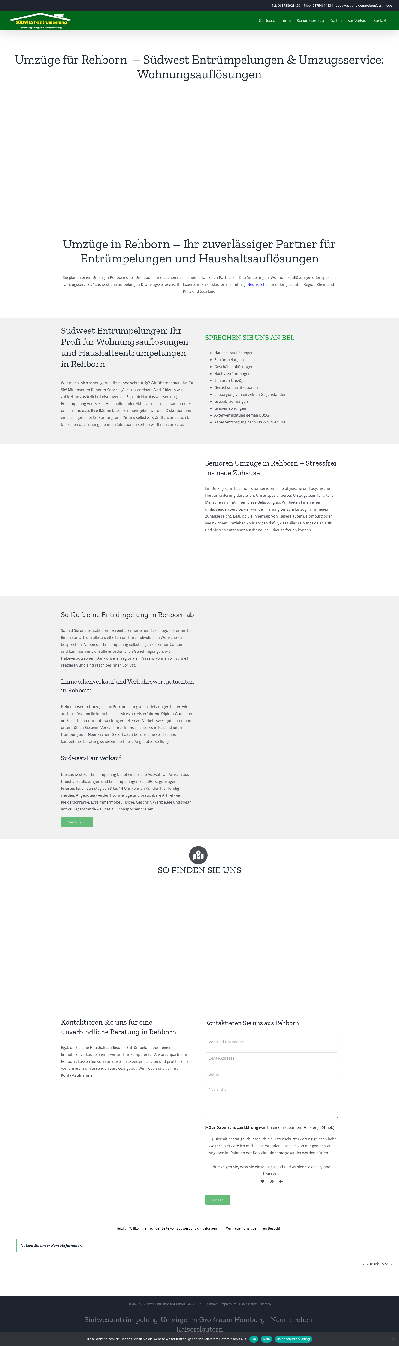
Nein (266, 1339)
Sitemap (265, 1304)
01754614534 (323, 5)
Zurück (373, 1264)
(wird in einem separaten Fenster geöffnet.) (271, 1127)
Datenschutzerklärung (293, 1339)
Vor (385, 1264)
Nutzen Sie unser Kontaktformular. (51, 1245)
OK (254, 1339)
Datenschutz (248, 1304)
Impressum (228, 1304)
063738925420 (289, 5)
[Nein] (393, 1339)
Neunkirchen (258, 284)
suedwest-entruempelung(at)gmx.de (364, 5)
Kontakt (212, 1304)
